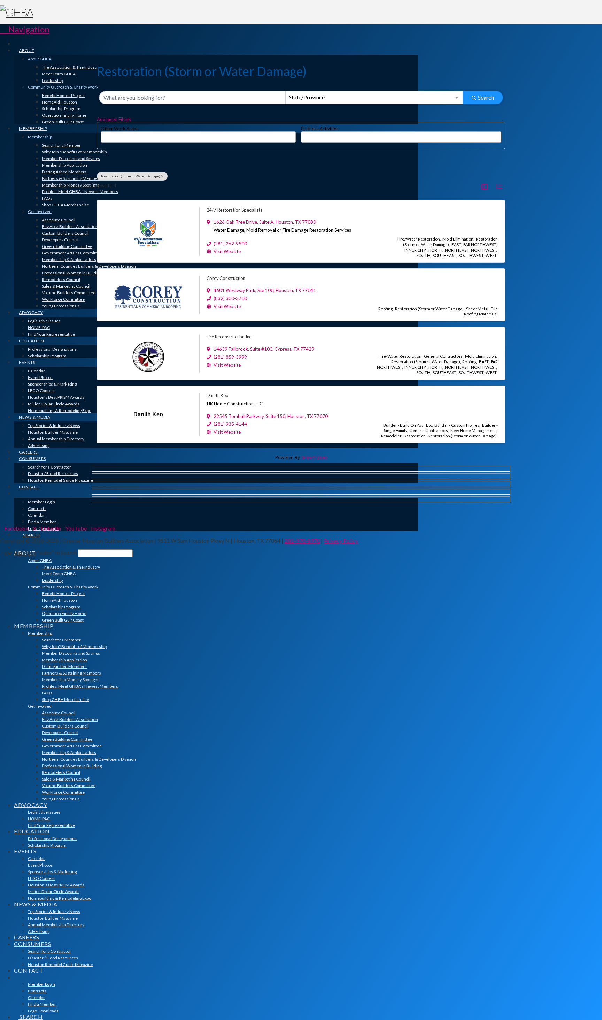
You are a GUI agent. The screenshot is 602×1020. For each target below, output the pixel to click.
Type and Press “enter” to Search (38, 552)
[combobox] (374, 97)
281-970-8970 (302, 540)
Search (486, 97)
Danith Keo (218, 395)
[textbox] (104, 134)
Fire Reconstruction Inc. (230, 337)
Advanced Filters (114, 119)
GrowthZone (314, 457)
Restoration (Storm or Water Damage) (130, 176)
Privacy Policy (341, 540)
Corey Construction (226, 278)
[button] (24, 29)
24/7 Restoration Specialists (234, 210)
